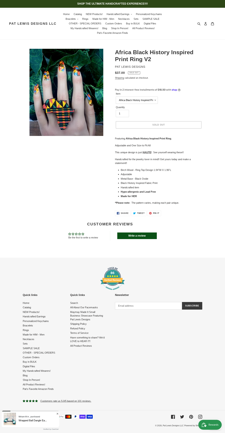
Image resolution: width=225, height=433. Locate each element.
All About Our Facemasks (84, 307)
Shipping (119, 77)
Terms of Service (79, 333)
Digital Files (29, 366)
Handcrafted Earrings (34, 316)
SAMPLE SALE (31, 348)
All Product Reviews (81, 345)
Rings (26, 330)
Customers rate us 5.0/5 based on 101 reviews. (65, 401)
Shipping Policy (78, 323)
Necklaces (28, 339)
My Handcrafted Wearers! (37, 370)
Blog (25, 375)
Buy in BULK (30, 361)
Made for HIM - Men (33, 334)
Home (26, 303)
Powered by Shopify (193, 425)
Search (74, 303)
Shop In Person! (31, 379)
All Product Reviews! (34, 384)
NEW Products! (31, 312)
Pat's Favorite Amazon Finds (38, 389)
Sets (25, 343)
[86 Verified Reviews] (112, 291)
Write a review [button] (137, 235)
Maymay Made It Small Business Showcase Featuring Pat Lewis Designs (86, 316)
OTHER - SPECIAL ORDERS (39, 352)
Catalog (27, 307)
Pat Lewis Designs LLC (32, 23)
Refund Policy (77, 328)
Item (118, 93)
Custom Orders (31, 357)
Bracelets (28, 325)
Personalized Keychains (36, 321)
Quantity (120, 107)
